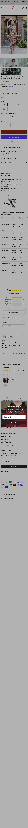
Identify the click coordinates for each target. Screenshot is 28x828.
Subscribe (14, 422)
